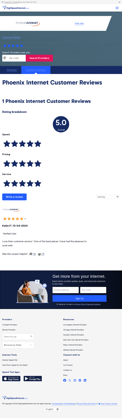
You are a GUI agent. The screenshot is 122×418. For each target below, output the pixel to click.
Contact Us (67, 370)
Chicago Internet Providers (73, 330)
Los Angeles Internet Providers (75, 325)
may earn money (11, 2)
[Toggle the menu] (117, 8)
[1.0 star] (5, 46)
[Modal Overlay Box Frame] (61, 289)
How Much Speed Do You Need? (15, 365)
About (65, 360)
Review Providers (8, 330)
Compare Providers (9, 325)
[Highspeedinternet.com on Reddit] (79, 381)
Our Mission (68, 365)
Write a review (14, 196)
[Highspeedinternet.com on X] (69, 381)
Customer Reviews (36, 70)
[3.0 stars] (13, 46)
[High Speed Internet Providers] (15, 8)
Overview (12, 70)
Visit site (79, 23)
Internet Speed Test (9, 360)
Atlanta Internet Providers (73, 350)
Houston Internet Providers (73, 335)
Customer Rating (11, 37)
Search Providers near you (16, 52)
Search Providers (39, 58)
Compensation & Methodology (63, 404)
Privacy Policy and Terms (86, 404)
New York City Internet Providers (75, 340)
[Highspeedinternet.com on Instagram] (74, 381)
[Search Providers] (31, 337)
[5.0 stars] (21, 46)
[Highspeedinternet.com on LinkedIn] (84, 381)
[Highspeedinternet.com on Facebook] (64, 381)
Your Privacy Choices (109, 404)
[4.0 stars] (17, 46)
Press (65, 375)
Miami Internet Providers (72, 345)
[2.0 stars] (9, 46)
